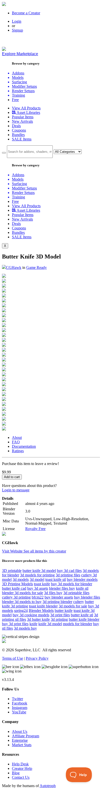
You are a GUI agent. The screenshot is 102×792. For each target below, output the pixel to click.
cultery (78, 602)
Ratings (18, 451)
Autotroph (48, 786)
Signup (17, 30)
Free (15, 100)
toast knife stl (55, 579)
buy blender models (82, 579)
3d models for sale (73, 606)
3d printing (59, 619)
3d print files (60, 615)
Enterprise (20, 740)
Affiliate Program (25, 736)
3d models (21, 579)
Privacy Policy (37, 658)
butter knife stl (82, 615)
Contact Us (20, 777)
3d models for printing (37, 575)
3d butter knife (38, 619)
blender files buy (62, 588)
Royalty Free (35, 529)
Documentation (24, 446)
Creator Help (22, 768)
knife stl (82, 588)
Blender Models (41, 610)
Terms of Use (12, 658)
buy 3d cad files (69, 570)
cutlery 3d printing (16, 597)
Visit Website (13, 551)
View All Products (26, 108)
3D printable (12, 570)
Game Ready (36, 267)
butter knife (64, 610)
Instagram (19, 708)
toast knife (42, 584)
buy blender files (87, 597)
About (17, 437)
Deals (16, 126)
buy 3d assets (37, 588)
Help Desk (20, 764)
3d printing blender (57, 602)
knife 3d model (50, 624)
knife (33, 624)
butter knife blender (84, 619)
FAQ (16, 442)
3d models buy (25, 628)
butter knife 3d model (39, 570)
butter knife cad (14, 588)
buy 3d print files (15, 624)
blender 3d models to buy (22, 602)
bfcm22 (38, 597)
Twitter (17, 699)
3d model (37, 579)
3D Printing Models (17, 584)
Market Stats (21, 745)
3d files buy (53, 593)
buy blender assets (59, 597)
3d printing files (68, 575)
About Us (19, 731)
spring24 (21, 610)
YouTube (19, 712)
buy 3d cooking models (31, 615)
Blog (16, 773)
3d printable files (76, 593)
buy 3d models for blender (71, 584)
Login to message (15, 490)
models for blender (77, 624)
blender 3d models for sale (22, 593)
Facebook (19, 703)
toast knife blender (43, 606)
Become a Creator (26, 13)
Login (16, 21)
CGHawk (13, 267)
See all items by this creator (45, 551)
